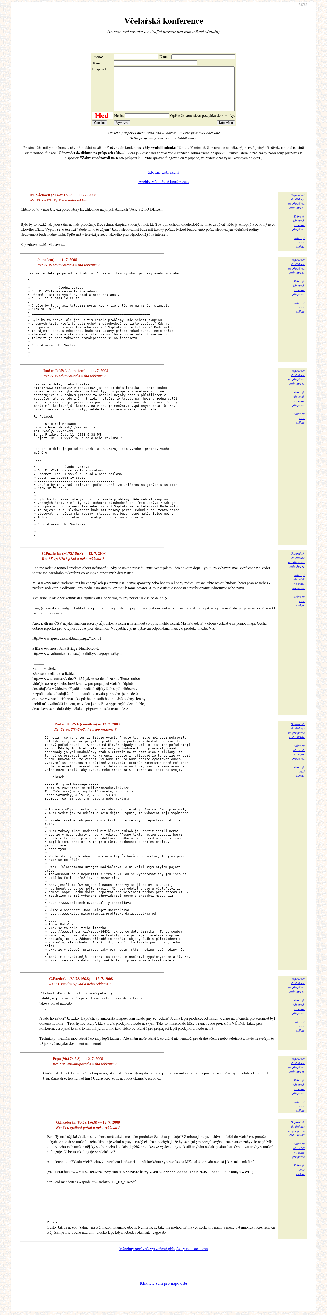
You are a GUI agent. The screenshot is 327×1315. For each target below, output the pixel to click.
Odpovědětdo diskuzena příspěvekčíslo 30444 (296, 730)
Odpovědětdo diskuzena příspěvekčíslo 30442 (296, 377)
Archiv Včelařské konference (163, 181)
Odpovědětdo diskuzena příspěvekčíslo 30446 (296, 1065)
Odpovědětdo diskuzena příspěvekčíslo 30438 (296, 266)
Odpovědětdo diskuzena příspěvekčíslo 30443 (296, 559)
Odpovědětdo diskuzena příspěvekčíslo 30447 (296, 1128)
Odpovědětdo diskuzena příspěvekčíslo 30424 (296, 201)
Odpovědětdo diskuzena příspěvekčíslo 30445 (296, 985)
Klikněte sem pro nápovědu (163, 1283)
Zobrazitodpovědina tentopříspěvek (298, 222)
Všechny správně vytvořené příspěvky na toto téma (163, 1248)
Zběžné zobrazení (163, 172)
